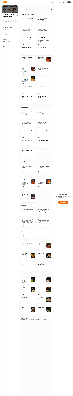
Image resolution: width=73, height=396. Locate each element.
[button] (10, 25)
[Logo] (5, 2)
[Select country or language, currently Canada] (60, 2)
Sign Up (69, 2)
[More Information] (17, 15)
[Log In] (63, 2)
